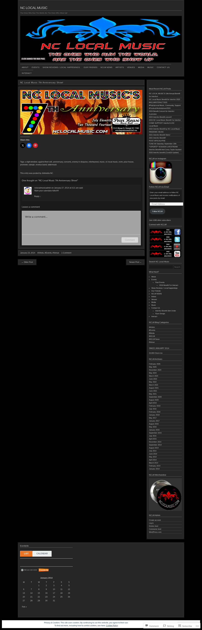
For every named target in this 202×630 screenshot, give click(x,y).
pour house (129, 162)
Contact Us (163, 67)
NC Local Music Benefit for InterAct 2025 (164, 99)
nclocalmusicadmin (42, 188)
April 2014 (153, 460)
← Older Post (27, 262)
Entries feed (153, 526)
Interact (27, 73)
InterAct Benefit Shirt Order (165, 311)
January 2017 (154, 421)
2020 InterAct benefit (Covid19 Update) (164, 152)
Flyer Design (160, 314)
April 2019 (153, 403)
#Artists (40, 253)
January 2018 (154, 415)
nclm (121, 162)
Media (141, 67)
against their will (45, 162)
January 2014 (154, 469)
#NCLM (152, 336)
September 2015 (155, 433)
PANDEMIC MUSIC (156, 132)
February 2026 (154, 364)
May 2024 (153, 373)
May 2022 (153, 382)
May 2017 (153, 418)
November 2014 (155, 442)
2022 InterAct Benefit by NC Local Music (164, 129)
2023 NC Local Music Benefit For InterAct (165, 120)
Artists (120, 67)
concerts (67, 162)
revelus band (41, 165)
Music (150, 67)
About (25, 67)
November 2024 (155, 370)
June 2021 (153, 391)
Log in (151, 523)
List (26, 553)
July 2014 (152, 451)
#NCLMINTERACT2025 (158, 102)
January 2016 (154, 430)
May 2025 (153, 367)
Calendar (42, 553)
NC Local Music (33, 8)
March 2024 (153, 376)
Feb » (24, 607)
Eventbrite (44, 570)
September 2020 (155, 397)
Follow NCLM (157, 211)
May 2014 (153, 457)
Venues (131, 67)
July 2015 (152, 436)
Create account (155, 520)
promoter (24, 165)
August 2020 (154, 400)
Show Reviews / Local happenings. (61, 67)
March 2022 (153, 385)
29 (39, 601)
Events (35, 67)
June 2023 (153, 379)
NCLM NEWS (106, 67)
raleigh (32, 165)
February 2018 (154, 412)
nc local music (112, 162)
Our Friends (90, 67)
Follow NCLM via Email (159, 187)
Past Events (160, 282)
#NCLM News (154, 339)
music (102, 162)
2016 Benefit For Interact (168, 285)
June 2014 (153, 454)
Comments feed (155, 529)
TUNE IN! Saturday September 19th (162, 144)
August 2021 (154, 388)
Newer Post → (135, 262)
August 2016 (154, 424)
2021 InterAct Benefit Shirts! (159, 135)
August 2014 (154, 448)
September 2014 (155, 445)
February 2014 (154, 466)
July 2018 (152, 409)
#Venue (56, 253)
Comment (130, 239)
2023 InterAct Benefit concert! (160, 117)
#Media (151, 333)
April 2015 (153, 439)
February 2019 (154, 406)
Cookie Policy (112, 625)
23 (46, 597)
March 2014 (153, 463)
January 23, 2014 (27, 253)
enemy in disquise (80, 162)
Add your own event (29, 570)
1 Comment (66, 253)
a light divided (31, 162)
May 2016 (153, 427)
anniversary (58, 162)
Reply (37, 196)
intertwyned (94, 162)
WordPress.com (155, 532)
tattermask (52, 165)
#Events (48, 253)
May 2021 (153, 394)
